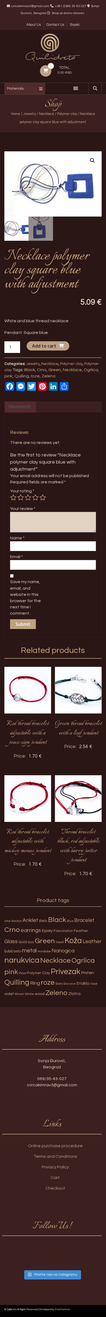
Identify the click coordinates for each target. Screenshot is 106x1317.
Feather (81, 931)
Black (29, 370)
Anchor (16, 921)
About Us (33, 25)
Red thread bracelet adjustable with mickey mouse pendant (27, 841)
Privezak (65, 972)
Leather (92, 941)
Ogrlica (91, 370)
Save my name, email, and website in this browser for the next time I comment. (25, 597)
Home (15, 114)
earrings (31, 930)
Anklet (30, 920)
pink (8, 376)
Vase (93, 983)
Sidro (59, 984)
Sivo (66, 983)
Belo (43, 921)
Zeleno (49, 376)
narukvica (21, 960)
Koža (73, 941)
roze (35, 376)
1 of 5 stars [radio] (13, 497)
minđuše (44, 951)
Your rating (22, 491)
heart (60, 942)
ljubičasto (12, 951)
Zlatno (74, 994)
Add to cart (44, 346)
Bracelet (84, 920)
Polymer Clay (38, 973)
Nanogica (63, 950)
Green (54, 370)
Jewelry (29, 114)
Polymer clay (67, 114)
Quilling (21, 376)
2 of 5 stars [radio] (20, 497)
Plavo (22, 973)
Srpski (75, 25)
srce (73, 983)
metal (29, 950)
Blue (70, 920)
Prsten (87, 973)
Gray (31, 942)
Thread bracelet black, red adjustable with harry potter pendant (78, 846)
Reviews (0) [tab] (20, 407)
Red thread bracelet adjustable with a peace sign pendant (28, 732)
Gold (22, 942)
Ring (35, 983)
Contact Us (55, 25)
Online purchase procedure (55, 1146)
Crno (41, 370)
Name (17, 538)
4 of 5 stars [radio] (35, 497)
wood (40, 994)
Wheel (19, 994)
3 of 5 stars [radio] (28, 497)
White (29, 994)
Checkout (55, 1188)
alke (7, 920)
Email (16, 557)
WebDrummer (62, 1309)
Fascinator (63, 931)
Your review (22, 508)
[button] (92, 160)
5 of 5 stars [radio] (42, 497)
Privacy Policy (55, 1167)
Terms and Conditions (55, 1156)
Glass (11, 941)
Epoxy (47, 931)
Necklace (46, 114)
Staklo (82, 983)
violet (9, 994)
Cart (55, 1177)
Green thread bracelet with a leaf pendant (78, 728)
